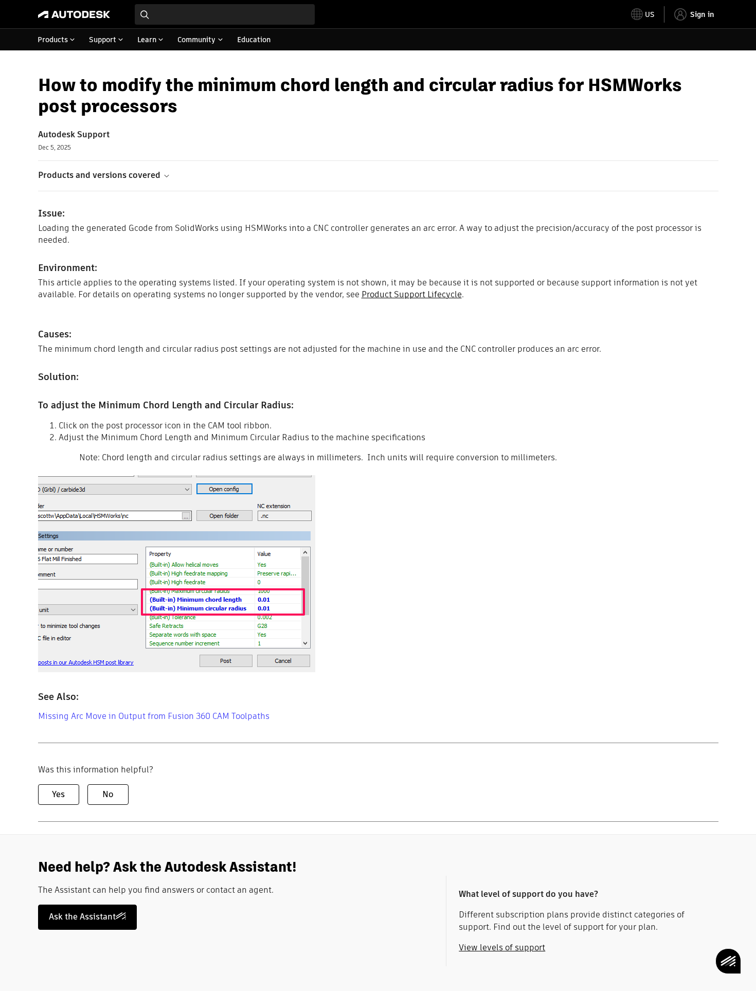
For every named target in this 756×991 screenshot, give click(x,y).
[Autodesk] (74, 14)
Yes (58, 794)
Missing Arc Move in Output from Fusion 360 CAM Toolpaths (153, 716)
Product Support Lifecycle (412, 294)
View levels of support (502, 947)
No (107, 794)
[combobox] (225, 14)
